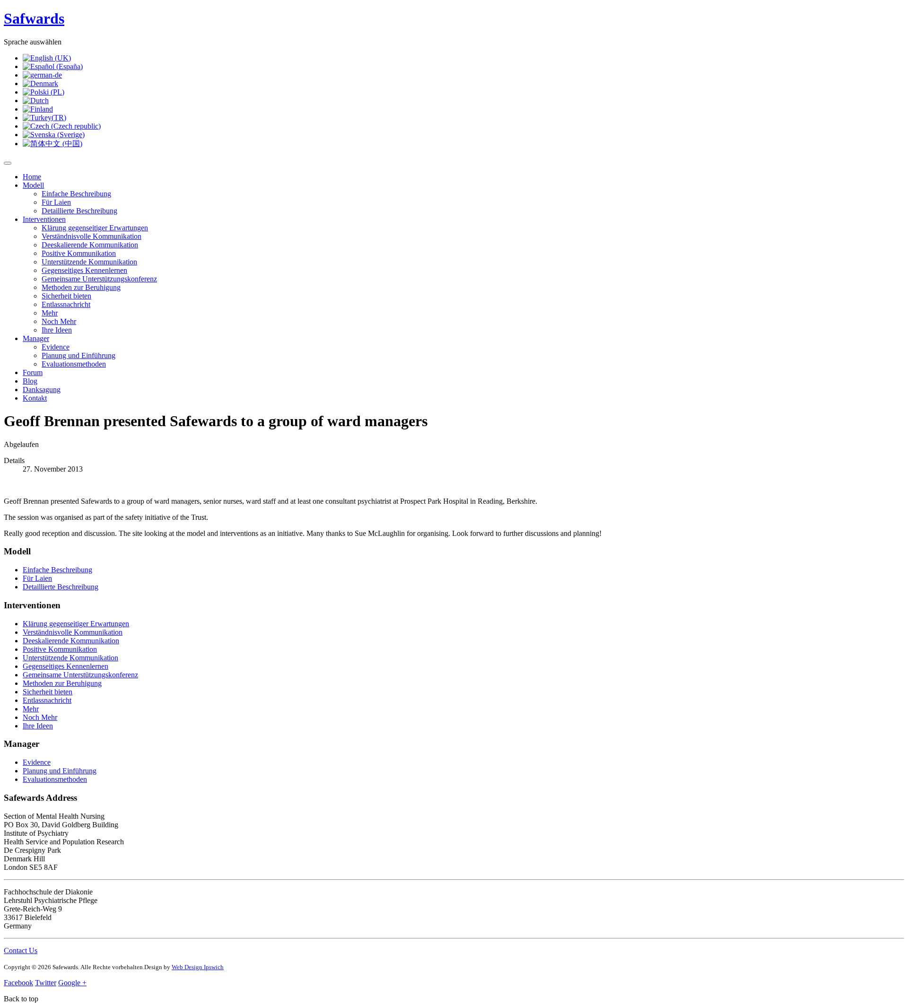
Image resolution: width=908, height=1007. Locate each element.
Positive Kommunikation (79, 253)
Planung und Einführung (78, 355)
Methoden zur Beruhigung (81, 287)
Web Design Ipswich (198, 967)
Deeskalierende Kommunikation (90, 245)
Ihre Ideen (57, 330)
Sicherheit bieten (66, 296)
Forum (33, 372)
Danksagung (42, 389)
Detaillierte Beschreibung (79, 211)
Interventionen (44, 219)
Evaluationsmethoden (74, 364)
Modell (33, 185)
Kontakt (35, 398)
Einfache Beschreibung (76, 194)
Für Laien (56, 202)
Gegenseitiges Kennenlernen (84, 270)
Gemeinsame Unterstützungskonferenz (99, 279)
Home (32, 177)
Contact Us (20, 950)
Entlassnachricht (66, 304)
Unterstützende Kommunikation (89, 262)
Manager (36, 338)
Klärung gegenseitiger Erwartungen (95, 228)
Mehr (50, 313)
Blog (30, 381)
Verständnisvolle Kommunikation (91, 236)
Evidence (56, 347)
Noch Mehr (59, 321)
